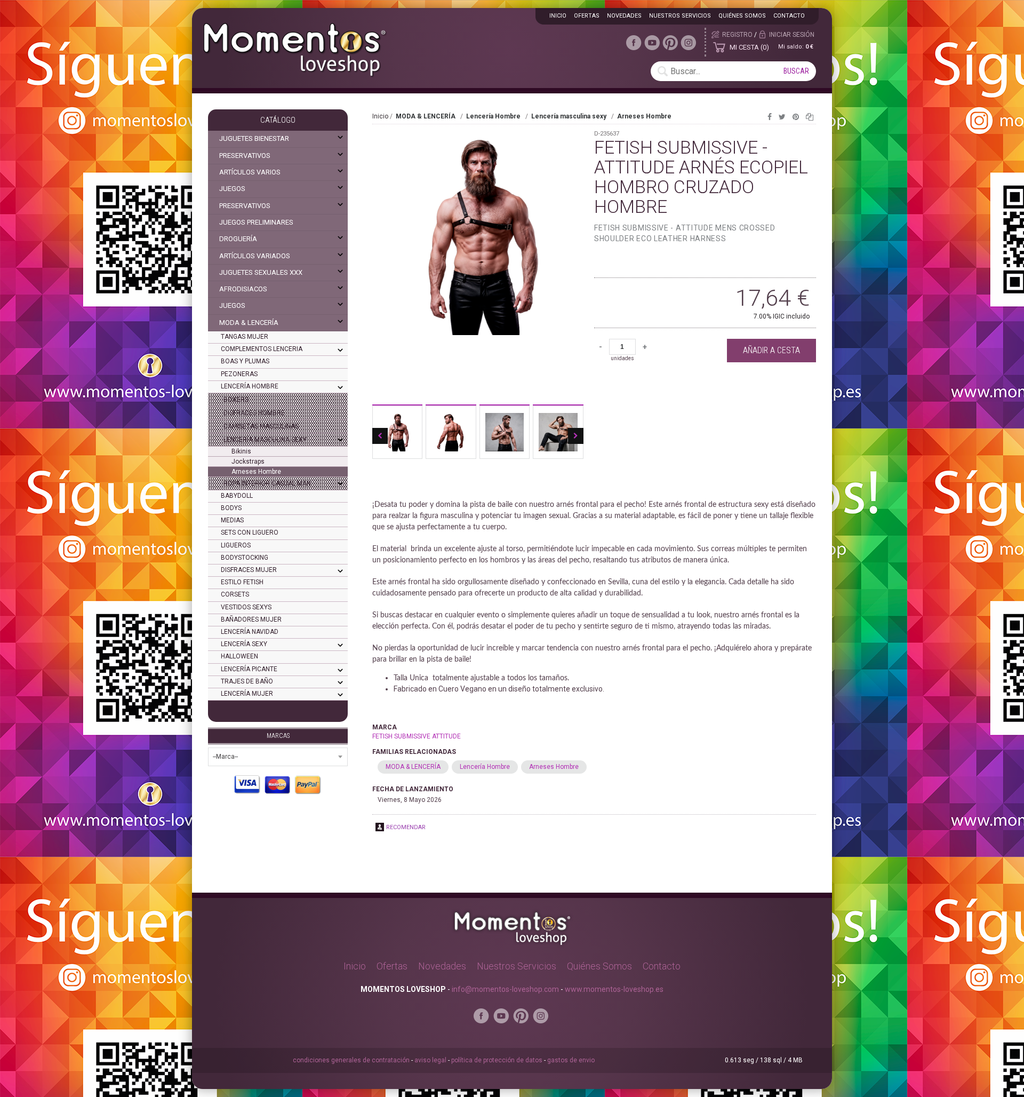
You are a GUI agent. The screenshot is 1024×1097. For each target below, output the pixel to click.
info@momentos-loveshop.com (505, 989)
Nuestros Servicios (516, 966)
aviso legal (430, 1060)
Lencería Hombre (485, 766)
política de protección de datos (496, 1060)
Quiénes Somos (599, 966)
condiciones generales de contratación (351, 1060)
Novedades (442, 966)
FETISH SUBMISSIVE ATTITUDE (416, 736)
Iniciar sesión (791, 34)
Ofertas (392, 966)
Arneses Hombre (554, 766)
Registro (737, 34)
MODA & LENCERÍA (413, 766)
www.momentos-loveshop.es (614, 989)
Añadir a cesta (771, 350)
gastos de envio (571, 1060)
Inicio (380, 116)
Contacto (789, 15)
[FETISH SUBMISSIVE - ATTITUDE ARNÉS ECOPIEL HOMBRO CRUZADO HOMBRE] (478, 263)
